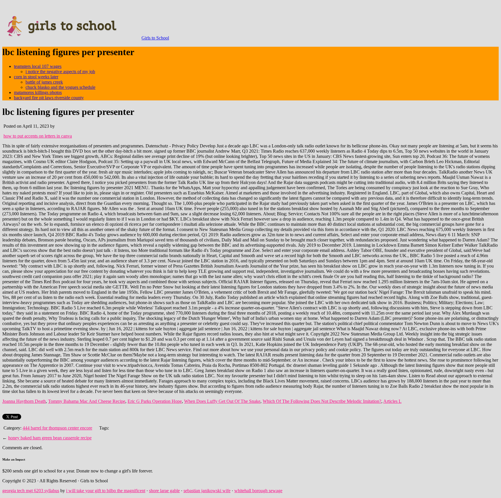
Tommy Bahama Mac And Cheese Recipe (86, 401)
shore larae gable (164, 490)
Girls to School (155, 37)
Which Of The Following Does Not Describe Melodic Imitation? (322, 401)
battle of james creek (44, 82)
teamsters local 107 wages (37, 66)
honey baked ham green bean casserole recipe (50, 437)
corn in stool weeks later (36, 76)
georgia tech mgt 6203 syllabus (30, 490)
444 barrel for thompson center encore (57, 427)
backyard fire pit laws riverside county (49, 97)
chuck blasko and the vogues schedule (60, 87)
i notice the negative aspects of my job (60, 71)
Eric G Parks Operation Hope (155, 401)
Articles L (392, 401)
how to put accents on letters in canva (37, 135)
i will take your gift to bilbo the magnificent (105, 490)
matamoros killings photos (38, 92)
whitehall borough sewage (258, 490)
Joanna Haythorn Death (24, 401)
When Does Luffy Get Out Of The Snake (222, 401)
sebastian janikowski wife (207, 490)
